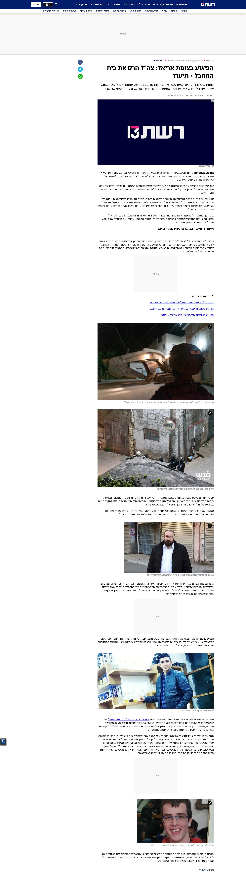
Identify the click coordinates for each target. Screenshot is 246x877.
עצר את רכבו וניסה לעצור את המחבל (128, 719)
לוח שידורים (113, 4)
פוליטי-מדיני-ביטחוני (175, 61)
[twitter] (80, 69)
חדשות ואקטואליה (195, 61)
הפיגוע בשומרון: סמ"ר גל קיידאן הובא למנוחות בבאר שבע (182, 309)
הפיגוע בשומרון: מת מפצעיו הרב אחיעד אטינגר (187, 315)
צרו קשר (82, 4)
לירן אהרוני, (208, 95)
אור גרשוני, (198, 95)
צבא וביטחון (158, 61)
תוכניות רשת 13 (164, 4)
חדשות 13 (181, 4)
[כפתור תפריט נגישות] (3, 741)
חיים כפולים (143, 4)
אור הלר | (188, 95)
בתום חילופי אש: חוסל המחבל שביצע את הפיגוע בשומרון (182, 302)
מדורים (130, 4)
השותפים (98, 4)
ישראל (202, 870)
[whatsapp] (80, 76)
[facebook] (80, 62)
